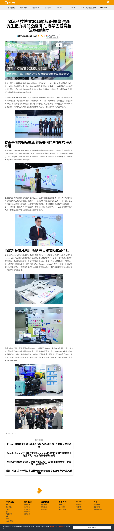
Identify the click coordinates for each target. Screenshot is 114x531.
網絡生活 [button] (23, 8)
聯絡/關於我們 (98, 509)
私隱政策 (97, 505)
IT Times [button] (72, 8)
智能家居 (9, 514)
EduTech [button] (60, 8)
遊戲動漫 (45, 502)
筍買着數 (27, 509)
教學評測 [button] (48, 8)
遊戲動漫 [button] (36, 8)
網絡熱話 (27, 505)
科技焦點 (10, 502)
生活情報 (27, 507)
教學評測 (63, 502)
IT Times (80, 502)
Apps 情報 (62, 509)
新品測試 (62, 507)
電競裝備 (44, 507)
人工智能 (9, 521)
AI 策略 (78, 507)
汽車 (7, 519)
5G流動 (9, 507)
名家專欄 (79, 509)
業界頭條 (79, 505)
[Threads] (7, 65)
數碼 (7, 512)
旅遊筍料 (27, 512)
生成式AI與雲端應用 (88, 8)
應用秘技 (62, 505)
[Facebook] (7, 61)
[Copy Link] (7, 70)
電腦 (7, 509)
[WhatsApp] (7, 56)
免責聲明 (97, 507)
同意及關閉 (92, 527)
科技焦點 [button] (11, 8)
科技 (7, 516)
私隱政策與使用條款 (57, 526)
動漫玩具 (44, 509)
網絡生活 (28, 502)
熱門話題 (27, 514)
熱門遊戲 (44, 505)
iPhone (8, 505)
